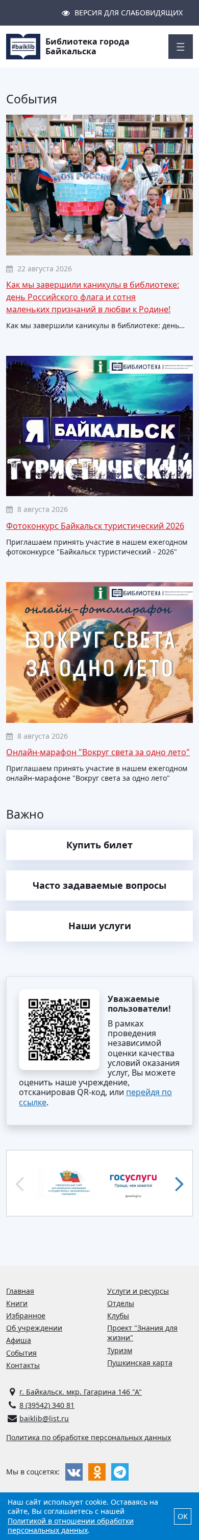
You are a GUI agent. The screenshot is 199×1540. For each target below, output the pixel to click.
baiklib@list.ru (44, 1418)
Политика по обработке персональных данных (88, 1437)
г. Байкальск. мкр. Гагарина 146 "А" (80, 1392)
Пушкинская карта (139, 1362)
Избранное (25, 1315)
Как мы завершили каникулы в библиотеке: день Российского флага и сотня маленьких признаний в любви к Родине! (92, 297)
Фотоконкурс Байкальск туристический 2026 (95, 525)
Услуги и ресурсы (138, 1291)
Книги (17, 1303)
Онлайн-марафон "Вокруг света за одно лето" (98, 752)
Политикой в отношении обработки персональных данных (71, 1525)
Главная (20, 1291)
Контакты (23, 1365)
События (21, 1353)
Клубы (118, 1315)
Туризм (119, 1350)
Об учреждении (34, 1328)
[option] (67, 1183)
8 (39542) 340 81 (46, 1405)
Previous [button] (19, 1183)
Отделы (120, 1303)
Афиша (18, 1340)
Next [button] (179, 1183)
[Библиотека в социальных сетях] (74, 1472)
